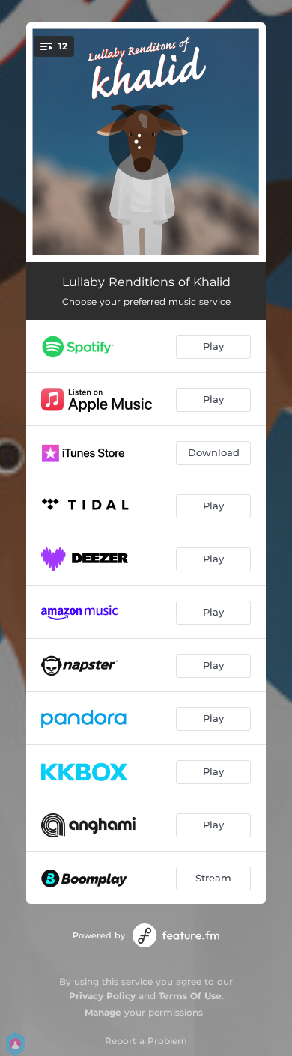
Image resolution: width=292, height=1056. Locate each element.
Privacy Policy (102, 995)
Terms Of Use (190, 995)
